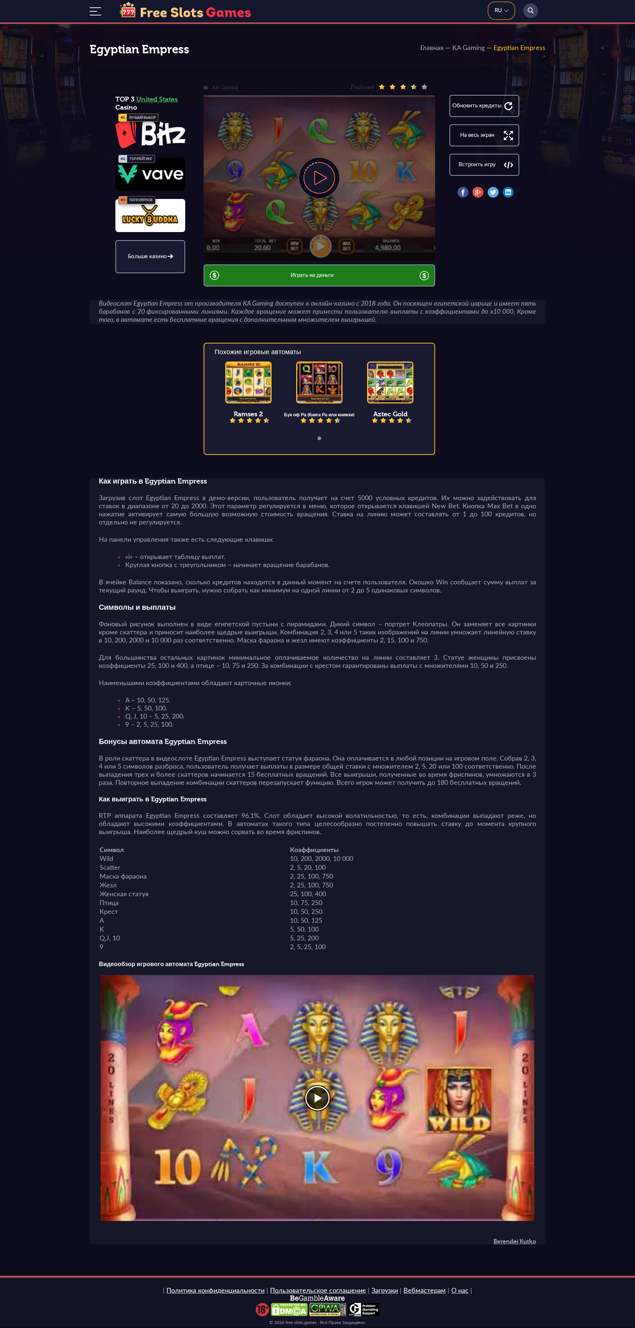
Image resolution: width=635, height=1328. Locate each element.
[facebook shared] (463, 192)
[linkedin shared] (508, 192)
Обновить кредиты (477, 105)
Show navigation (95, 11)
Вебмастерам (424, 1291)
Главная (432, 48)
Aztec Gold (390, 414)
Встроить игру (477, 164)
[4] (414, 87)
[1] (382, 87)
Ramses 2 (248, 414)
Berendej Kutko (515, 1241)
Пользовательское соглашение (318, 1291)
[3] (403, 87)
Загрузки (385, 1291)
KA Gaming (468, 48)
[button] (324, 438)
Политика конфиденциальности (215, 1291)
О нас (460, 1291)
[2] (392, 87)
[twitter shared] (493, 192)
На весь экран (477, 135)
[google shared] (478, 192)
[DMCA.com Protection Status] (289, 1314)
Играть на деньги (312, 275)
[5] (424, 87)
